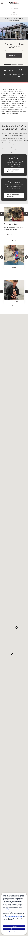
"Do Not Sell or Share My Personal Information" (13, 916)
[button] (2, 3)
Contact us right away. (14, 20)
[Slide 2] (14, 64)
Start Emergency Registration (13, 170)
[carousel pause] (26, 38)
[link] (14, 3)
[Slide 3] (20, 64)
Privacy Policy (6, 909)
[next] (26, 31)
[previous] (2, 31)
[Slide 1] (7, 64)
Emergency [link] (7, 234)
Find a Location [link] (14, 55)
